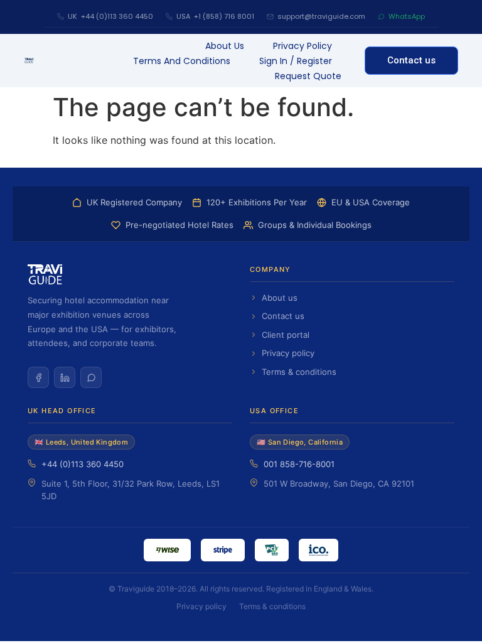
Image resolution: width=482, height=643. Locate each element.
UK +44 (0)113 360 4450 (110, 16)
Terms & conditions (299, 372)
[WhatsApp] (91, 377)
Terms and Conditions (181, 61)
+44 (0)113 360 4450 (82, 464)
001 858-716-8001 (299, 464)
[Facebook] (38, 377)
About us (224, 46)
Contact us (283, 316)
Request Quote (308, 76)
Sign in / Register (295, 61)
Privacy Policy (302, 46)
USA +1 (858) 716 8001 (215, 16)
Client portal (285, 335)
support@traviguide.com (321, 16)
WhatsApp (406, 16)
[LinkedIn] (64, 377)
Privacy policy (288, 353)
